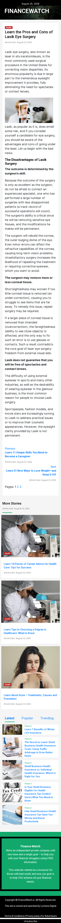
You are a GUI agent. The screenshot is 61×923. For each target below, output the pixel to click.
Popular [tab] (27, 718)
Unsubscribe (30, 921)
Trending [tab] (47, 718)
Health (9, 27)
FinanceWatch (27, 11)
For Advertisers (49, 916)
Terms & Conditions (14, 916)
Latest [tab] (9, 718)
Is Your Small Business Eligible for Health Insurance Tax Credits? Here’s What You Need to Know (39, 794)
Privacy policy (33, 916)
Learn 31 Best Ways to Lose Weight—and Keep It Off (31, 473)
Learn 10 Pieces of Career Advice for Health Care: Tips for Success (30, 568)
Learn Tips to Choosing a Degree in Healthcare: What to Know (25, 634)
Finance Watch (30, 846)
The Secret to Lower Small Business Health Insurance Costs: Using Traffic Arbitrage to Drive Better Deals (40, 749)
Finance (28, 726)
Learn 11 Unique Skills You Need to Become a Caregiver (26, 455)
